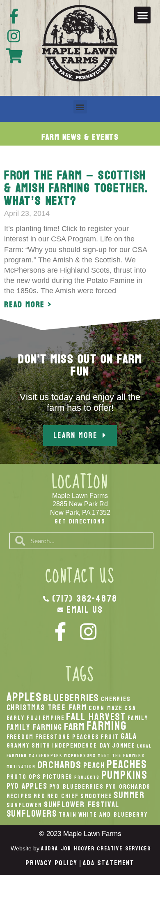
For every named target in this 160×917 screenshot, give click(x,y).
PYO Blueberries (76, 786)
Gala (129, 736)
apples (24, 697)
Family (138, 718)
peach (94, 765)
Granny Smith (29, 745)
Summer (129, 795)
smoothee (96, 796)
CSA (130, 708)
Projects (86, 777)
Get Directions (80, 521)
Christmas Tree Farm (47, 707)
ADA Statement (108, 863)
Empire (54, 718)
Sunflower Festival (81, 804)
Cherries (115, 699)
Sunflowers (32, 814)
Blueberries (71, 698)
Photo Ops (24, 777)
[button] (142, 15)
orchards (59, 765)
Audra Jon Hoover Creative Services (96, 848)
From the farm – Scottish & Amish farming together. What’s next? (76, 188)
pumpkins (124, 775)
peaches (127, 764)
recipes (19, 796)
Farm (74, 727)
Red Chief (63, 796)
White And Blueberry (113, 814)
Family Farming (34, 727)
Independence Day (81, 745)
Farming (107, 726)
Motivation (21, 767)
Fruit (110, 737)
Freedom (20, 737)
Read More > (28, 304)
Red (39, 796)
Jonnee (123, 745)
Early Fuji (24, 718)
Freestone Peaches (67, 737)
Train (68, 814)
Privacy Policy (51, 863)
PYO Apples (27, 786)
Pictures (58, 777)
